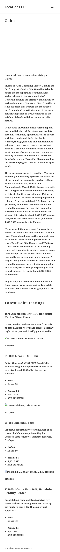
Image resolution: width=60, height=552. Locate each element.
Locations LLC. (16, 7)
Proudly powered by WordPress (19, 548)
